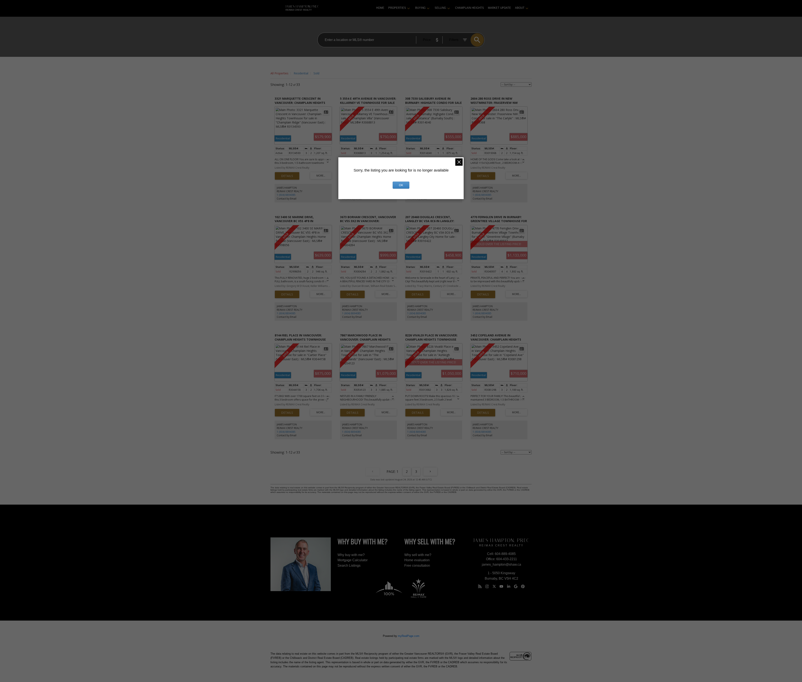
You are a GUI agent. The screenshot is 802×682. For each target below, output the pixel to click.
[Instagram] (487, 586)
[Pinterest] (523, 586)
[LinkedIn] (508, 586)
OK (401, 185)
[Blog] (480, 586)
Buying (420, 7)
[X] (494, 586)
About (519, 7)
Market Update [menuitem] (499, 7)
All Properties (279, 73)
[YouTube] (501, 586)
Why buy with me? (351, 555)
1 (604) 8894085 (286, 195)
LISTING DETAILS (287, 176)
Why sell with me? (417, 555)
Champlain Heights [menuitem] (469, 7)
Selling (440, 7)
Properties (397, 7)
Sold (316, 73)
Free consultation (417, 565)
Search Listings (349, 565)
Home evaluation (417, 560)
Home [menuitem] (380, 7)
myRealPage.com (408, 635)
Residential (301, 73)
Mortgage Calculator (353, 560)
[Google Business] (516, 586)
